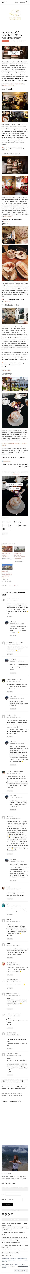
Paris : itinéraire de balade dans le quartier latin (14, 1250)
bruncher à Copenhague (8, 85)
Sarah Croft (11, 963)
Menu (4, 2)
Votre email (5, 1199)
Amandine (10, 816)
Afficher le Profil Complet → (8, 1183)
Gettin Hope (11, 715)
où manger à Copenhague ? (15, 83)
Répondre (9, 616)
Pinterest (15, 474)
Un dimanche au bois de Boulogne (10, 1240)
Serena (9, 919)
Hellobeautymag (12, 1053)
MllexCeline (11, 1033)
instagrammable (8, 216)
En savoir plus (6, 301)
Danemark (5, 41)
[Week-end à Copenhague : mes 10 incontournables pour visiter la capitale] (7, 567)
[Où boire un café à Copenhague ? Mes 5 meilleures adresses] (15, 52)
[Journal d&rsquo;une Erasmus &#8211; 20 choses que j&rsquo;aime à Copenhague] (19, 549)
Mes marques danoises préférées (10, 1253)
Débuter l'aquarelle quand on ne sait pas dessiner (14, 1237)
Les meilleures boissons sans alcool (11, 1242)
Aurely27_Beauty (12, 993)
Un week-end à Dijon (7, 1255)
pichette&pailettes (13, 1014)
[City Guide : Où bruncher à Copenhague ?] (7, 549)
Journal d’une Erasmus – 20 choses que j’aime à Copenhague (19, 556)
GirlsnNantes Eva (13, 599)
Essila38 (13, 41)
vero (8, 887)
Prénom (4, 1194)
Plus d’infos (6, 150)
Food (17, 586)
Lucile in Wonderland (14, 771)
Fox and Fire (6, 1174)
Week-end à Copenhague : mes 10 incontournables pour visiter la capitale (7, 575)
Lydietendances (12, 980)
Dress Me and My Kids (14, 642)
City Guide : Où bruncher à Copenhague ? (6, 555)
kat (7, 904)
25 (3, 42)
